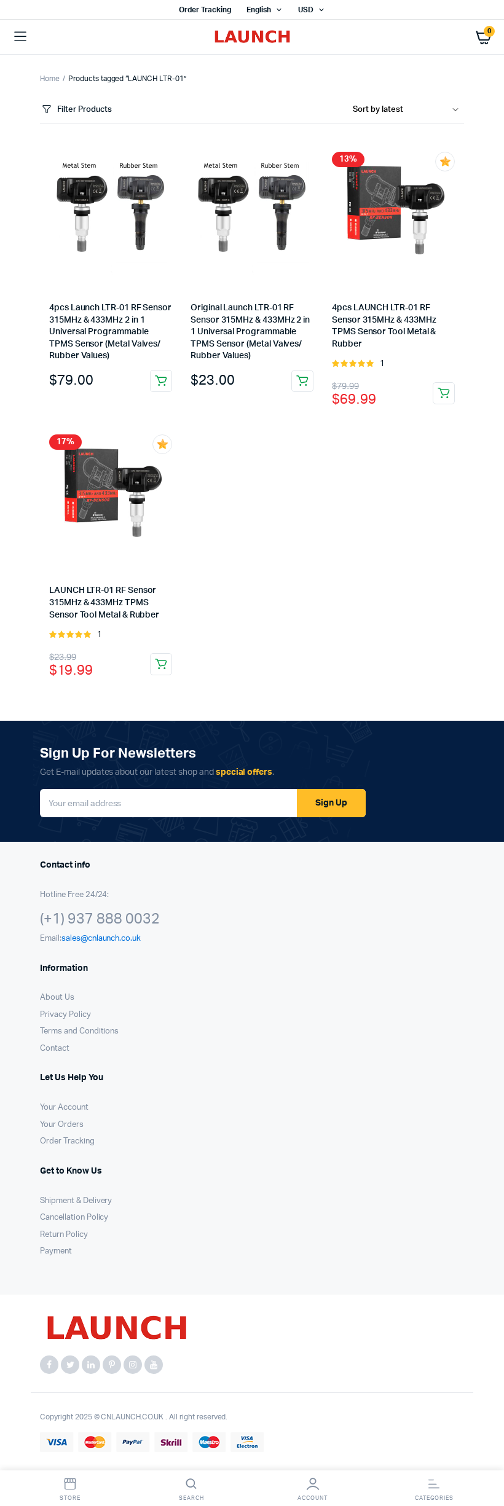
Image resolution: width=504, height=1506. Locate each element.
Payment (56, 1251)
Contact (54, 1049)
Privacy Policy (65, 1015)
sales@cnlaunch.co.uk (101, 939)
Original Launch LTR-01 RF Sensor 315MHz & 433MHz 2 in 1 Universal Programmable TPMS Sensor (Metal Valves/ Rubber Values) (250, 332)
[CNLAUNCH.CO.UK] (252, 37)
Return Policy (64, 1235)
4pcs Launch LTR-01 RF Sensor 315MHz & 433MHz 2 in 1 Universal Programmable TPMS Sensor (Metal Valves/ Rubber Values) (110, 332)
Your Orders (62, 1125)
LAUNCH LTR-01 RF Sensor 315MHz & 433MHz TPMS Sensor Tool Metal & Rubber (104, 602)
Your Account (64, 1108)
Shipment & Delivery (76, 1201)
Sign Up (331, 803)
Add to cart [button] (161, 381)
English (258, 10)
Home (50, 78)
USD (305, 10)
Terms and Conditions (79, 1031)
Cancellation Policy (74, 1218)
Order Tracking (205, 10)
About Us (57, 998)
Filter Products (84, 110)
